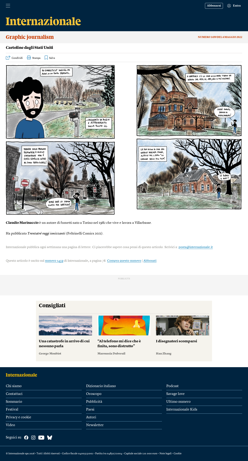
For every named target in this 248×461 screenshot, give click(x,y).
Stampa (36, 58)
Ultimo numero (178, 402)
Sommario (14, 402)
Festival (12, 409)
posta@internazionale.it (196, 247)
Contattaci (14, 394)
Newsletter (95, 425)
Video (10, 425)
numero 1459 (54, 260)
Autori (91, 417)
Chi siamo (14, 386)
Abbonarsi (214, 5)
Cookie (178, 453)
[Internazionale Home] (22, 375)
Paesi (90, 409)
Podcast (172, 386)
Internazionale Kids (181, 409)
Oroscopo (93, 394)
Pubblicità (94, 402)
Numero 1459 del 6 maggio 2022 (220, 37)
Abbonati (149, 260)
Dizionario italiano (101, 386)
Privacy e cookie (18, 417)
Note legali (165, 453)
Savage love (175, 394)
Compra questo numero (124, 260)
